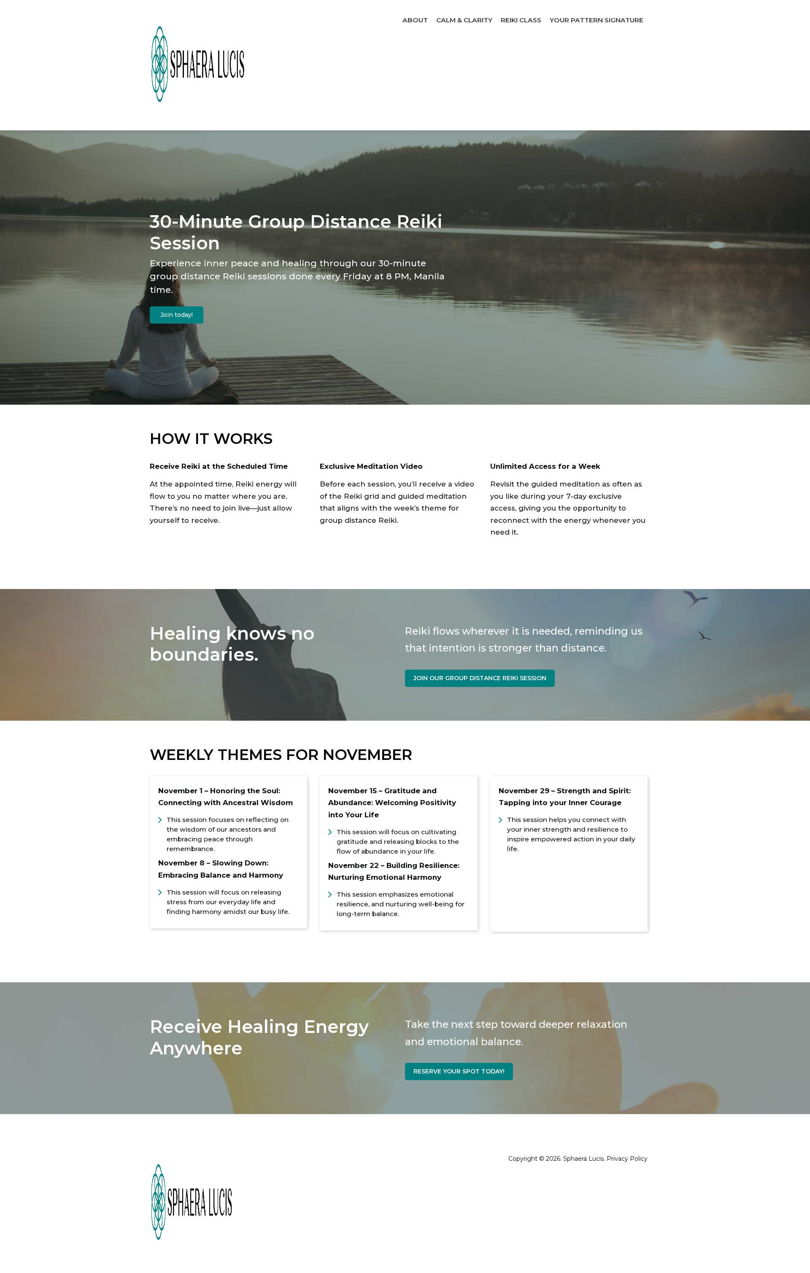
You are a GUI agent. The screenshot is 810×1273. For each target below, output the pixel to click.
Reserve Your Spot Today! (459, 1071)
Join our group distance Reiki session (479, 678)
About (415, 20)
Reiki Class (521, 20)
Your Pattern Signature (596, 20)
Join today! (176, 315)
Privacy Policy (627, 1158)
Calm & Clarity (464, 20)
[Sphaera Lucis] (198, 65)
